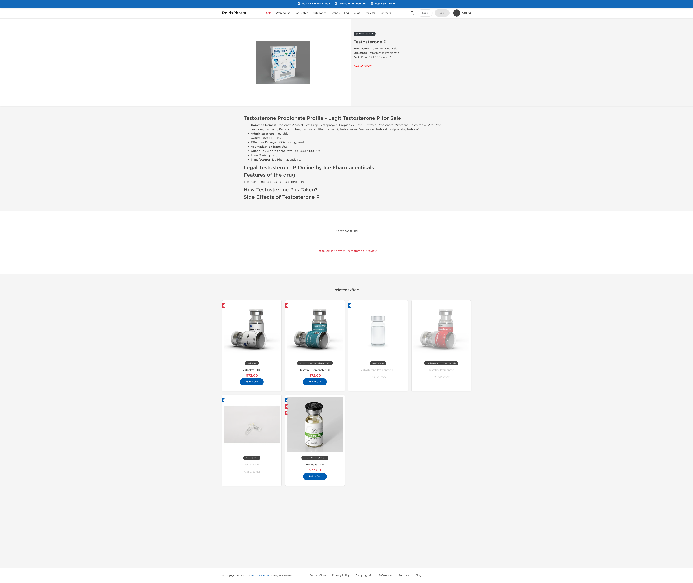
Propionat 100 (315, 464)
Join (442, 13)
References (386, 575)
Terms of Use (318, 575)
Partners (404, 575)
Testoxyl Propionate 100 (315, 370)
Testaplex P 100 (251, 370)
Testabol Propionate (441, 370)
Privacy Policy (341, 575)
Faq (346, 13)
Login (425, 13)
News (356, 13)
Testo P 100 (252, 464)
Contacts (385, 13)
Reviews (370, 13)
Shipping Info (364, 575)
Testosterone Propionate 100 (378, 370)
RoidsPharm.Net (261, 575)
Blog (418, 575)
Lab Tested (301, 13)
